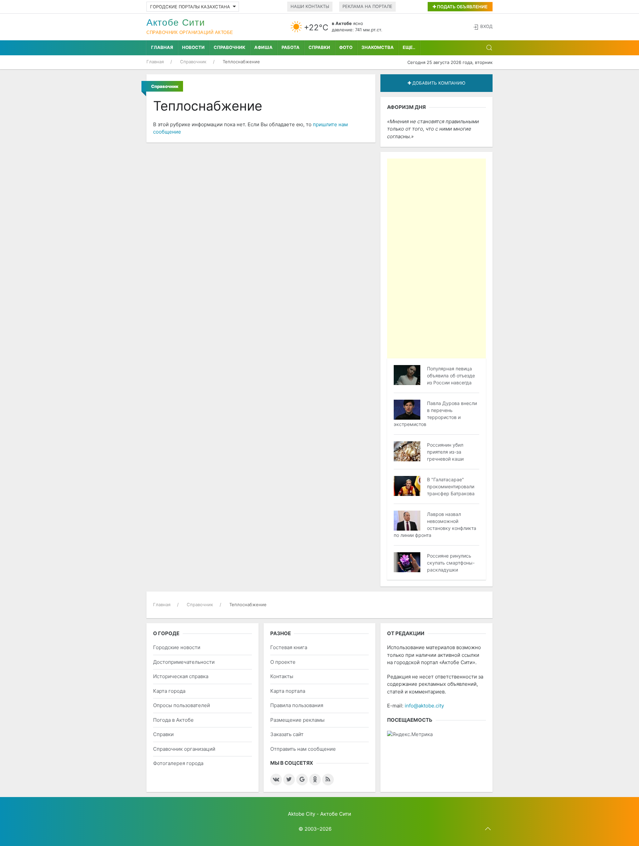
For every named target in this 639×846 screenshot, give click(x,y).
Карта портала (287, 691)
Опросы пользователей (181, 705)
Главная (162, 47)
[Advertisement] (436, 258)
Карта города (169, 691)
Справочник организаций (184, 749)
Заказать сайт (287, 734)
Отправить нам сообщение (303, 749)
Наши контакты (310, 6)
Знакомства (377, 47)
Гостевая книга (288, 647)
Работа (291, 47)
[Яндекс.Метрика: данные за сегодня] (410, 734)
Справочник (229, 47)
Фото (345, 47)
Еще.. (409, 47)
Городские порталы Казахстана (190, 6)
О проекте (283, 662)
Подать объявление (462, 6)
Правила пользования (296, 705)
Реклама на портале (367, 6)
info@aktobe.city (424, 705)
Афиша (263, 47)
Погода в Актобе (173, 720)
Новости (193, 47)
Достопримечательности (184, 662)
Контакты (281, 676)
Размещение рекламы (297, 720)
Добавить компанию (438, 83)
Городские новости (176, 647)
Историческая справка (180, 676)
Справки (319, 47)
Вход (486, 26)
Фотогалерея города (178, 763)
